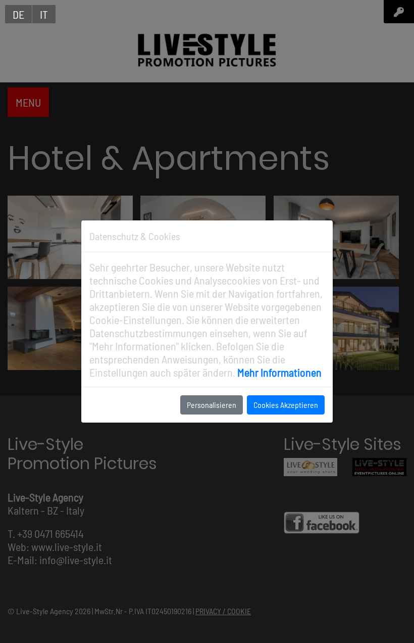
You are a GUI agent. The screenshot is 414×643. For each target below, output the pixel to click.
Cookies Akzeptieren (285, 404)
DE (18, 14)
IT (44, 14)
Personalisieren (211, 404)
